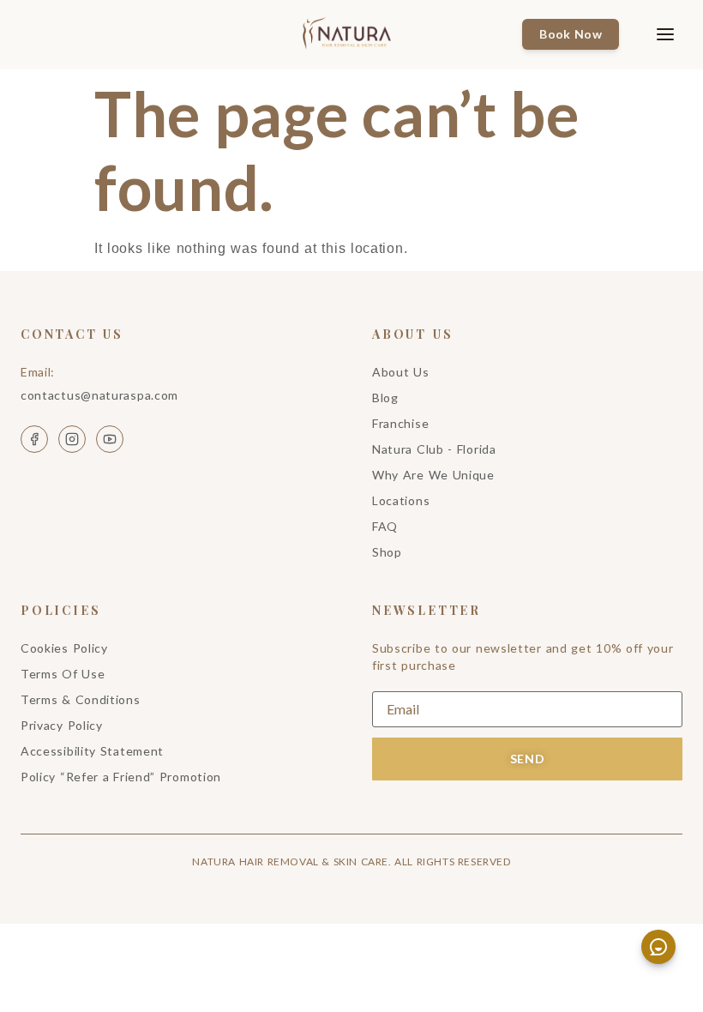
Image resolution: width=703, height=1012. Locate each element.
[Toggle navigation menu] (652, 34)
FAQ (385, 526)
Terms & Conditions (81, 699)
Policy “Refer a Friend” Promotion (121, 776)
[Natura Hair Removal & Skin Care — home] (352, 34)
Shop (387, 552)
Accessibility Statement (92, 751)
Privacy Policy (62, 725)
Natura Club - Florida (434, 449)
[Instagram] (72, 439)
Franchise (400, 423)
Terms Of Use (63, 673)
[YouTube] (109, 439)
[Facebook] (34, 439)
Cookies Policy (64, 648)
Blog (385, 397)
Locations (401, 500)
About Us (401, 371)
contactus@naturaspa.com (99, 395)
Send (527, 758)
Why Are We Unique (433, 474)
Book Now (570, 34)
